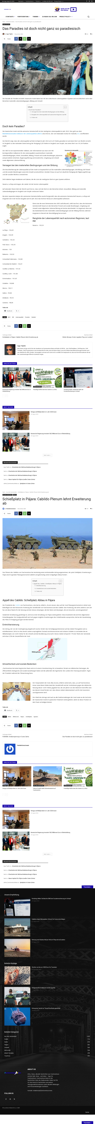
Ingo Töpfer (9, 34)
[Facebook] (87, 1)
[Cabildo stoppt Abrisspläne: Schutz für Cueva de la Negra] (17, 927)
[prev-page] (4, 396)
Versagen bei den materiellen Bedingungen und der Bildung (48, 112)
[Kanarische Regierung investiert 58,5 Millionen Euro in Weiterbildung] (17, 377)
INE (13, 317)
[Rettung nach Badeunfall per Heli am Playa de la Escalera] (17, 948)
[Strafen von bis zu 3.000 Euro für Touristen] (17, 975)
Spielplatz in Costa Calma (27, 483)
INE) (78, 134)
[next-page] (6, 396)
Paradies (27, 317)
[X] (92, 1)
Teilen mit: (34, 117)
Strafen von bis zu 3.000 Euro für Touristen (44, 967)
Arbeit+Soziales (10, 21)
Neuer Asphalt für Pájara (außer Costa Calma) (21, 479)
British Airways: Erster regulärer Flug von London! (77, 337)
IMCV (9, 317)
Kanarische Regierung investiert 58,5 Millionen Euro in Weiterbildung (50, 433)
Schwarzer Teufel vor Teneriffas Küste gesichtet (46, 1008)
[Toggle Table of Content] (64, 107)
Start (4, 21)
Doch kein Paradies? (35, 110)
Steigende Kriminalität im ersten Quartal (43, 988)
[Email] (29, 39)
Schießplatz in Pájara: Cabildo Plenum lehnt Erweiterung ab (20, 337)
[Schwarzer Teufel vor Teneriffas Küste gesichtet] (17, 1016)
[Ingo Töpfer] (4, 34)
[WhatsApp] (25, 39)
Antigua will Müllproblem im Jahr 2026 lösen (43, 412)
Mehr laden (47, 455)
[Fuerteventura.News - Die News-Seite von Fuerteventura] (7, 9)
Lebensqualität (19, 317)
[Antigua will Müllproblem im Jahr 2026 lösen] (16, 420)
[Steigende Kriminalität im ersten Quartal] (17, 996)
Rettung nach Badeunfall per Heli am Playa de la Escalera (48, 939)
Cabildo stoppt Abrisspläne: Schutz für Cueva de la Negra (48, 919)
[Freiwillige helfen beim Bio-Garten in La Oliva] (47, 377)
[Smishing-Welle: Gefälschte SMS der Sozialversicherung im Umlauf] (78, 377)
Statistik (34, 317)
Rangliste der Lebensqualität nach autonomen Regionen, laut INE (49, 114)
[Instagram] (89, 1)
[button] (88, 16)
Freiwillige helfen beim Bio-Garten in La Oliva (45, 389)
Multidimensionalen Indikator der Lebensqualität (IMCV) (22, 134)
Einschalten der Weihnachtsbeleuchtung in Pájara (26, 467)
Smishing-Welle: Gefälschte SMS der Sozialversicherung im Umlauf (51, 898)
